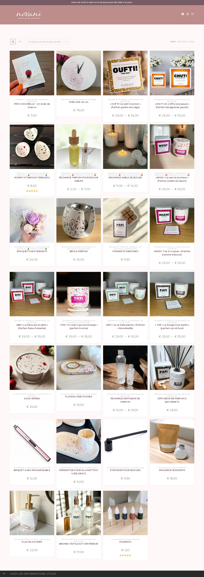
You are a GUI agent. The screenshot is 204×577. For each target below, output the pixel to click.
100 (179, 41)
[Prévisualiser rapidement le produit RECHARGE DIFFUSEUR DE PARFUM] (146, 351)
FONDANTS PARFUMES (125, 251)
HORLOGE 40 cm (78, 102)
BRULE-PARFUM (79, 251)
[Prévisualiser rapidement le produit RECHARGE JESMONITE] (192, 424)
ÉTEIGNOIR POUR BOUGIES (125, 470)
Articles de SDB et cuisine (26, 539)
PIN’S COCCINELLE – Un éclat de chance (32, 105)
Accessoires (67, 247)
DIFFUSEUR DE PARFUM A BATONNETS (172, 400)
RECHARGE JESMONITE (172, 470)
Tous (191, 41)
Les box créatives (178, 467)
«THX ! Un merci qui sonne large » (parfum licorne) (79, 326)
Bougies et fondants (117, 99)
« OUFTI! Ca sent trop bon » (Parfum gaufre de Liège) (125, 105)
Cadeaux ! (20, 99)
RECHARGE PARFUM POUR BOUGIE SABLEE (78, 179)
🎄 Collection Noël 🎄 (37, 175)
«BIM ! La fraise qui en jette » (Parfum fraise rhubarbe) (32, 326)
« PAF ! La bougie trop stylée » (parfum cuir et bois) (172, 326)
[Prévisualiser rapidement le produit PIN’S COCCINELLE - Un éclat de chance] (52, 56)
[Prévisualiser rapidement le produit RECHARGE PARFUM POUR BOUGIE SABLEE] (99, 130)
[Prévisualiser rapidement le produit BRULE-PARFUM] (99, 204)
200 (185, 41)
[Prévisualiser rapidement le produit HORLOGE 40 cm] (99, 56)
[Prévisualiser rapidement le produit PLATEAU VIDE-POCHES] (99, 351)
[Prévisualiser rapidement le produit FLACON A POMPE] (52, 496)
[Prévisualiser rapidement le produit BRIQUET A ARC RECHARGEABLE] (52, 424)
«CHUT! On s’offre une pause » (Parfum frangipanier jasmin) (172, 105)
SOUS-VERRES (32, 398)
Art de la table (19, 394)
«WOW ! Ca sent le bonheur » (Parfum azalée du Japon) (172, 179)
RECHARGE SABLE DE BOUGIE (125, 177)
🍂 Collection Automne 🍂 (84, 175)
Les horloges (90, 99)
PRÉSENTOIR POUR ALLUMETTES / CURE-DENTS (78, 472)
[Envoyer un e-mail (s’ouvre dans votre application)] (192, 14)
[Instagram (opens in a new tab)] (187, 14)
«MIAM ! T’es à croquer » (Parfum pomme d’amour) (172, 253)
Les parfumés (83, 248)
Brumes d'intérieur (71, 539)
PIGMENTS (125, 541)
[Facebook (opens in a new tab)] (182, 14)
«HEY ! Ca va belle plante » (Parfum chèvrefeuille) (125, 326)
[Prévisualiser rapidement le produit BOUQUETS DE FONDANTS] (52, 204)
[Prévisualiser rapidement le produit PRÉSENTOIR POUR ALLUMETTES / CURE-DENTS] (99, 424)
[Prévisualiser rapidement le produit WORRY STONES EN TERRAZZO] (52, 130)
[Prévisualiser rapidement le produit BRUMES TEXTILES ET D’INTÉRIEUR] (99, 496)
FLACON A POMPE (32, 541)
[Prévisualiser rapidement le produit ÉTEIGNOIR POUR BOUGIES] (146, 424)
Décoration (66, 99)
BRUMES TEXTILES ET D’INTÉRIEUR (78, 543)
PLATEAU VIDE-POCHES (78, 396)
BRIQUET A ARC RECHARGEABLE (32, 470)
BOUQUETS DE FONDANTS (32, 251)
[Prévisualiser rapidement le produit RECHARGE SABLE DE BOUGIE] (146, 130)
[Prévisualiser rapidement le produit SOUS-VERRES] (52, 351)
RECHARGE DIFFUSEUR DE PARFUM (125, 400)
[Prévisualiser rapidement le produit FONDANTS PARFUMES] (146, 204)
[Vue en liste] (20, 41)
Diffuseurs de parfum (117, 394)
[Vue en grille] (13, 41)
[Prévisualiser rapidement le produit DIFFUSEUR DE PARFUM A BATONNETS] (192, 351)
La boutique (31, 99)
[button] (52, 64)
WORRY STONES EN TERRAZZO (32, 177)
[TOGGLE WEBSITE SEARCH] (133, 27)
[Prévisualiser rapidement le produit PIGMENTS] (146, 496)
